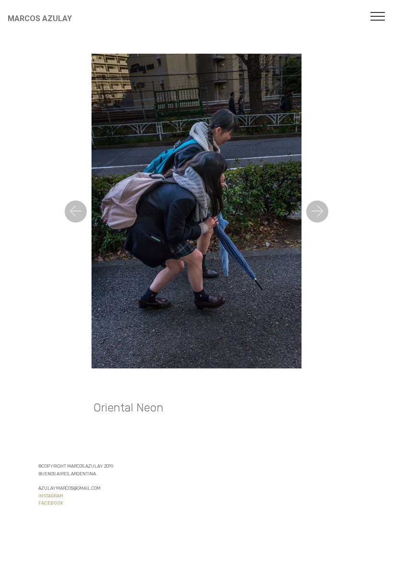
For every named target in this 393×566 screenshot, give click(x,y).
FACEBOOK (50, 503)
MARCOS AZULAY (40, 18)
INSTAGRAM (50, 495)
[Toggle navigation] (377, 16)
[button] (76, 212)
